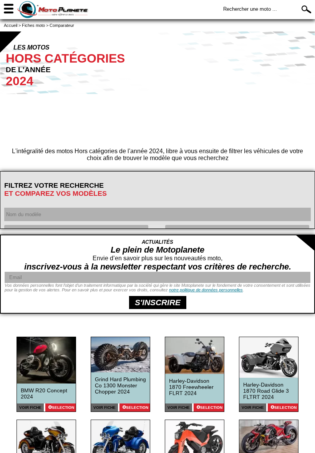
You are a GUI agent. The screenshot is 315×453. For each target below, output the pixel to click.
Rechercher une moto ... (250, 9)
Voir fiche (30, 407)
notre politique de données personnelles (206, 290)
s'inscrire (158, 302)
